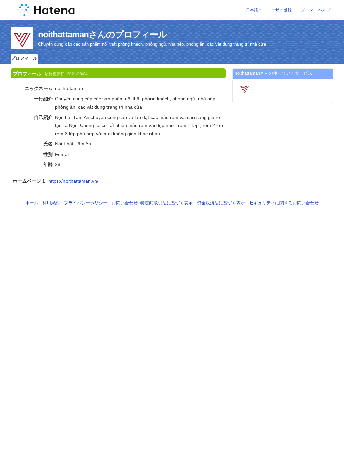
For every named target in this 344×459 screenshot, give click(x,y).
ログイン (305, 10)
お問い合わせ (125, 202)
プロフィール (24, 58)
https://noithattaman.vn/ (73, 181)
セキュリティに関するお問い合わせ (284, 202)
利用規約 (51, 202)
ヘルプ (324, 10)
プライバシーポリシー (86, 202)
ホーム (31, 202)
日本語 (252, 10)
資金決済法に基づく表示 (221, 202)
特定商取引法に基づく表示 (166, 202)
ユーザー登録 (279, 10)
